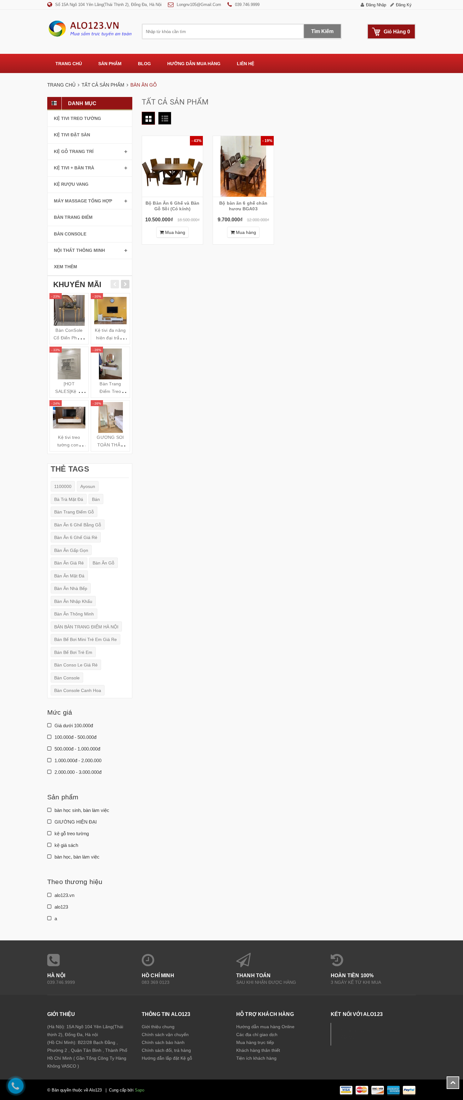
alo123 (60, 907)
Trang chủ (68, 63)
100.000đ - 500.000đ (74, 737)
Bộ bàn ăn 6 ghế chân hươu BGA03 (243, 206)
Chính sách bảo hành (163, 1042)
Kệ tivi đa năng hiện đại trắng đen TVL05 (110, 338)
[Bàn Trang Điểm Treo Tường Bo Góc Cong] (110, 364)
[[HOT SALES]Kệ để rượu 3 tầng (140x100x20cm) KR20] (69, 364)
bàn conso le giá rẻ (76, 664)
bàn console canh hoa (77, 690)
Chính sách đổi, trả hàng (166, 1050)
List (164, 118)
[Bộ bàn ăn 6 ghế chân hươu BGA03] (243, 166)
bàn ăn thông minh (74, 613)
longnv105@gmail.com (199, 4)
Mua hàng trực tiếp (255, 1042)
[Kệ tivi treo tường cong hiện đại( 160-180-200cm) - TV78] (69, 417)
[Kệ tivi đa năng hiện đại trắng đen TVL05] (110, 310)
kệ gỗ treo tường (71, 833)
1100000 (62, 486)
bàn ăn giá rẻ (69, 562)
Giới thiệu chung (158, 1026)
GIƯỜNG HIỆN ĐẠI (75, 822)
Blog (144, 63)
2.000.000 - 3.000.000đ (77, 772)
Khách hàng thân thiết (258, 1050)
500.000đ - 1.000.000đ (76, 748)
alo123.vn (63, 895)
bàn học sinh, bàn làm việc (81, 810)
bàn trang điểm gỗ (74, 511)
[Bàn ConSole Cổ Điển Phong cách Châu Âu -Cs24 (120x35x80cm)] (69, 310)
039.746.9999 (247, 4)
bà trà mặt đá (68, 499)
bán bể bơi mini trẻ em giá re (85, 639)
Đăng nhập (376, 5)
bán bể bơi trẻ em (73, 652)
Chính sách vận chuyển (165, 1034)
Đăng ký (404, 5)
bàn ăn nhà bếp (70, 588)
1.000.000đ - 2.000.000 (77, 760)
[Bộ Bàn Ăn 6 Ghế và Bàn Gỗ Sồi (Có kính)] (172, 166)
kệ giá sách (65, 845)
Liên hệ (245, 63)
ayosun (87, 486)
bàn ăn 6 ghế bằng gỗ (77, 524)
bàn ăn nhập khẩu (73, 601)
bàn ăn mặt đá (69, 575)
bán (96, 499)
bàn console (67, 677)
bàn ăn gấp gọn (71, 550)
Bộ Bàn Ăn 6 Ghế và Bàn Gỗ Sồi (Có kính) (172, 206)
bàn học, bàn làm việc (76, 856)
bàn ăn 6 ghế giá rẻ (75, 537)
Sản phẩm (110, 63)
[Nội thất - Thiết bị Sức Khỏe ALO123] (89, 28)
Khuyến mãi (77, 284)
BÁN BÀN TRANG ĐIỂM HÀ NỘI (86, 626)
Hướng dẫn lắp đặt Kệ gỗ (167, 1058)
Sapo (139, 1090)
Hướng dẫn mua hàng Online (265, 1026)
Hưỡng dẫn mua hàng (193, 63)
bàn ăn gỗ (103, 562)
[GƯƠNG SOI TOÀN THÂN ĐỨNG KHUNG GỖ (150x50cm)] (110, 417)
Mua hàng (174, 232)
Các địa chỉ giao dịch (256, 1034)
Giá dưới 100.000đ (73, 725)
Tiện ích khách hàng (256, 1058)
